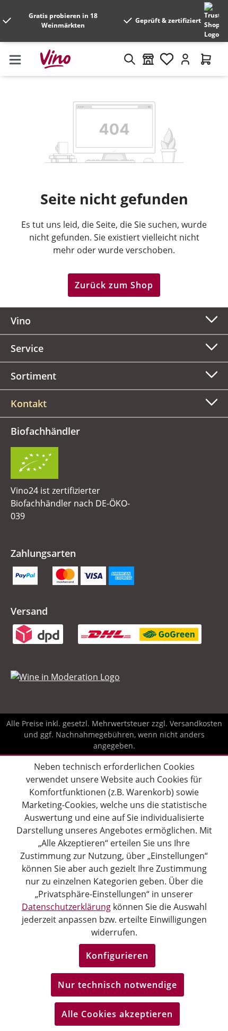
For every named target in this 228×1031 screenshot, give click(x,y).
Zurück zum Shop (114, 285)
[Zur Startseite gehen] (59, 59)
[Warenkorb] (206, 59)
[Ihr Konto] (185, 59)
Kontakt (29, 403)
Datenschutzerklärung (66, 907)
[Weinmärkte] (148, 59)
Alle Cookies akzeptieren (117, 1014)
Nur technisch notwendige (117, 985)
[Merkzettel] (166, 59)
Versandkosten (196, 723)
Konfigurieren (117, 955)
